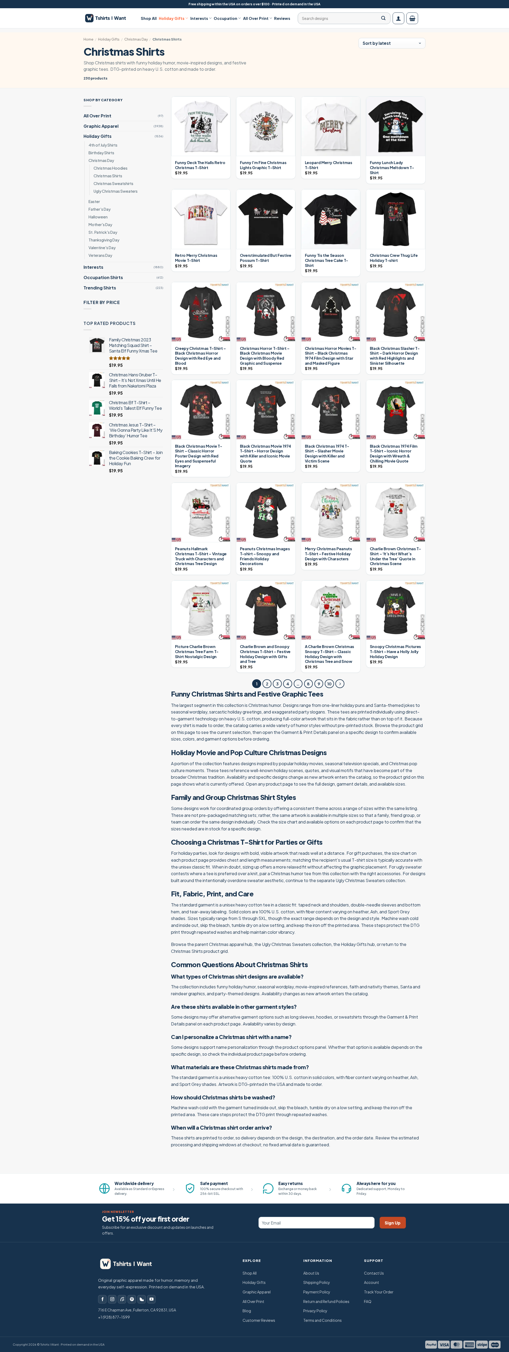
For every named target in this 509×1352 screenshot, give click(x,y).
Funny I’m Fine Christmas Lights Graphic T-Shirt (263, 165)
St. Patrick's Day (103, 232)
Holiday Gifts (172, 18)
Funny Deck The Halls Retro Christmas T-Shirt (200, 165)
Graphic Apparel (101, 126)
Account (371, 1282)
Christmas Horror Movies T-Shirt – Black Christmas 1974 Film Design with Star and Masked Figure (330, 355)
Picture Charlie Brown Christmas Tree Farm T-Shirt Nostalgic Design (196, 651)
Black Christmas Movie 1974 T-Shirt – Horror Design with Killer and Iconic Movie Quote (265, 453)
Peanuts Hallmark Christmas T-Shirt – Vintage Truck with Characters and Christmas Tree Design (201, 556)
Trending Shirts (100, 287)
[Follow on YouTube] (151, 1299)
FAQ (367, 1301)
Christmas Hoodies (111, 168)
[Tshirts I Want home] (129, 1264)
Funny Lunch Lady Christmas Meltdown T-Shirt (392, 167)
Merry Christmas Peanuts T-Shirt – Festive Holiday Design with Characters (328, 553)
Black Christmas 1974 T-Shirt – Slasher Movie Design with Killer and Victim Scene (327, 453)
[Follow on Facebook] (102, 1299)
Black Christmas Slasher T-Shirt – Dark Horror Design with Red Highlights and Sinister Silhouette (395, 355)
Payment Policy (316, 1291)
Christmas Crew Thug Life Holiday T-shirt (394, 258)
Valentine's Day (102, 247)
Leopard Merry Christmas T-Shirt (328, 165)
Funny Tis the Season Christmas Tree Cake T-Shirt (326, 260)
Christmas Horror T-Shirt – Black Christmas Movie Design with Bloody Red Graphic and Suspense (264, 355)
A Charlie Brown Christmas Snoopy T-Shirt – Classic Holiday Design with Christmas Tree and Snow (329, 654)
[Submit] (383, 18)
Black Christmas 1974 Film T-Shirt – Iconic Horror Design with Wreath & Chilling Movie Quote (394, 453)
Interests (199, 18)
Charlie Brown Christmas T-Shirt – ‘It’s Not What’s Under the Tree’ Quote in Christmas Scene (395, 556)
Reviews (282, 18)
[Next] (339, 683)
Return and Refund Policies (326, 1301)
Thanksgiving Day (104, 239)
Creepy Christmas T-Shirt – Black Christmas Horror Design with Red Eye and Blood (200, 355)
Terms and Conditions (322, 1320)
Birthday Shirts (101, 152)
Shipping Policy (316, 1282)
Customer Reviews (259, 1320)
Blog (247, 1310)
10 (329, 683)
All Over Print (256, 18)
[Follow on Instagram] (112, 1299)
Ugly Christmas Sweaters (116, 191)
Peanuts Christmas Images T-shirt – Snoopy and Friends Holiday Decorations (265, 556)
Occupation (225, 18)
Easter (94, 201)
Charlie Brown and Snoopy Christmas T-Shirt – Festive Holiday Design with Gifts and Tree (265, 654)
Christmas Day (136, 39)
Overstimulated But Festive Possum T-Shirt (265, 258)
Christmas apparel (226, 944)
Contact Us (374, 1273)
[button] (398, 18)
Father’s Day (100, 209)
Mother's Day (100, 224)
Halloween (98, 216)
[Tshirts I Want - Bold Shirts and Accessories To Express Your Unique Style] (108, 18)
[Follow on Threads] (122, 1299)
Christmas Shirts (108, 175)
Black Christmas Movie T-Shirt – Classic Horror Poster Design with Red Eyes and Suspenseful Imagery (198, 456)
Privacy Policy (315, 1310)
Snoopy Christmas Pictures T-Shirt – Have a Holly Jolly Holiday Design (395, 651)
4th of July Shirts (103, 145)
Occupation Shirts (103, 277)
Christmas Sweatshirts (113, 183)
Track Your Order (378, 1291)
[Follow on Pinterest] (132, 1299)
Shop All (149, 18)
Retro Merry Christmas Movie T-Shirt (196, 258)
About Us (311, 1273)
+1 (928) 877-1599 (114, 1317)
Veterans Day (100, 255)
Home (88, 39)
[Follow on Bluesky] (141, 1299)
